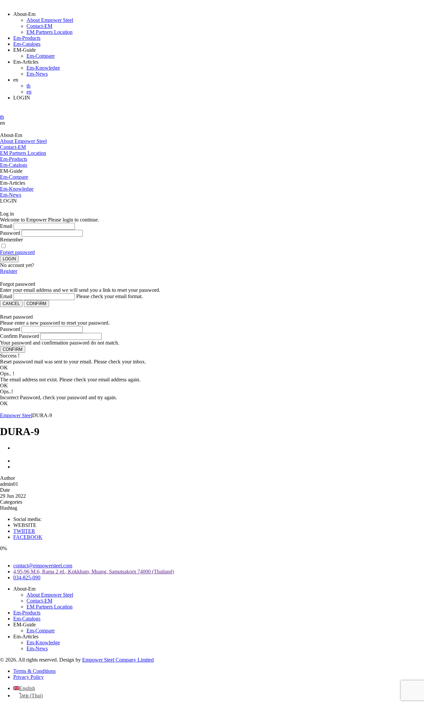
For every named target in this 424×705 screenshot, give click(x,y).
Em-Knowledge (43, 68)
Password (10, 233)
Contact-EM (39, 26)
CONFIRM (36, 303)
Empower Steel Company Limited (118, 660)
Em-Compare (40, 56)
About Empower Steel (49, 20)
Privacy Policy (28, 677)
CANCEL (11, 303)
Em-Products (26, 38)
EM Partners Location (49, 32)
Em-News (37, 74)
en (28, 92)
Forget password (17, 252)
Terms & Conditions (34, 671)
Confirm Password (19, 336)
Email (6, 226)
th (28, 86)
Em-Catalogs (26, 44)
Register (8, 271)
